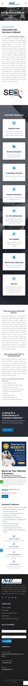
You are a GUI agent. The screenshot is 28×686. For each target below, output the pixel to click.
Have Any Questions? (7, 660)
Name (4, 629)
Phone (4, 634)
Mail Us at (4, 667)
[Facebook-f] (6, 597)
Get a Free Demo (6, 641)
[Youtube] (16, 597)
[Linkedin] (12, 597)
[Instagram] (3, 597)
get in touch (7, 430)
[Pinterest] (9, 597)
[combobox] (3, 637)
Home (2, 15)
